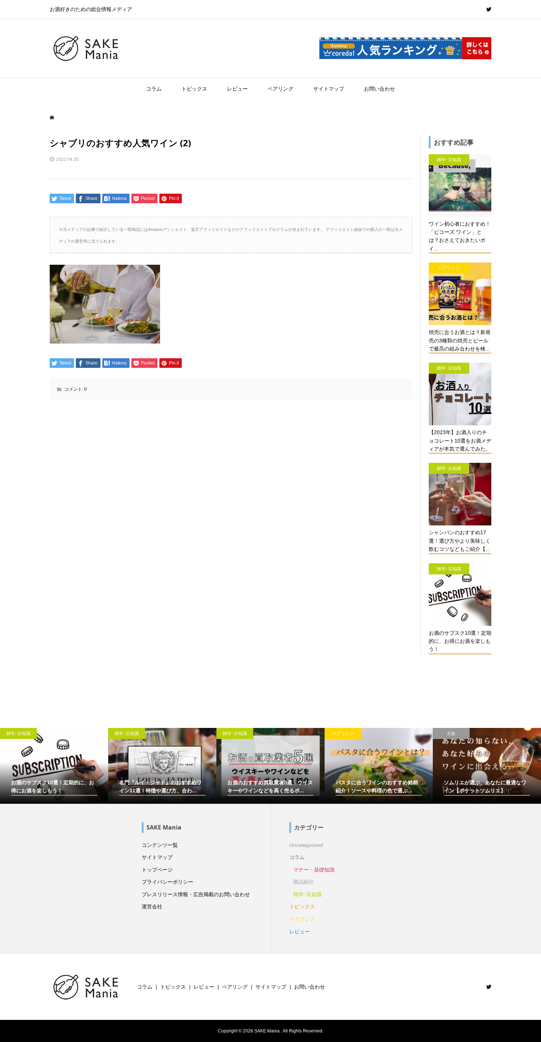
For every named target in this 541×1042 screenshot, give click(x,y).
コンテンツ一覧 (160, 845)
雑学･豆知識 (307, 894)
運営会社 (152, 906)
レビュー (237, 89)
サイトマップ (328, 89)
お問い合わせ (379, 89)
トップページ (157, 870)
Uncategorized (306, 845)
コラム (154, 89)
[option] (54, 766)
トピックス (194, 89)
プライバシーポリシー (167, 882)
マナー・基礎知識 (314, 870)
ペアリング (280, 89)
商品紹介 (303, 882)
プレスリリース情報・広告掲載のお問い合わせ (196, 894)
